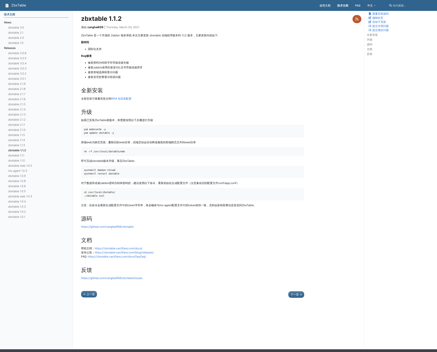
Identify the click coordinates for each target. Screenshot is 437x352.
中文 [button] (370, 5)
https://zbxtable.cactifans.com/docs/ (119, 248)
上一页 (89, 294)
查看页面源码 (380, 13)
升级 (369, 39)
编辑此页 (377, 17)
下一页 (296, 294)
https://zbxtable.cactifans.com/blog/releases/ (124, 252)
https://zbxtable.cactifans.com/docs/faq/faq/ (117, 256)
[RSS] (357, 19)
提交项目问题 (380, 30)
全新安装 (372, 34)
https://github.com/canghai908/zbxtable (107, 226)
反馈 (369, 54)
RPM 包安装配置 (121, 98)
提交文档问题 (380, 26)
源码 (369, 44)
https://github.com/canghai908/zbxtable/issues (111, 278)
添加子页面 (379, 22)
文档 (369, 49)
